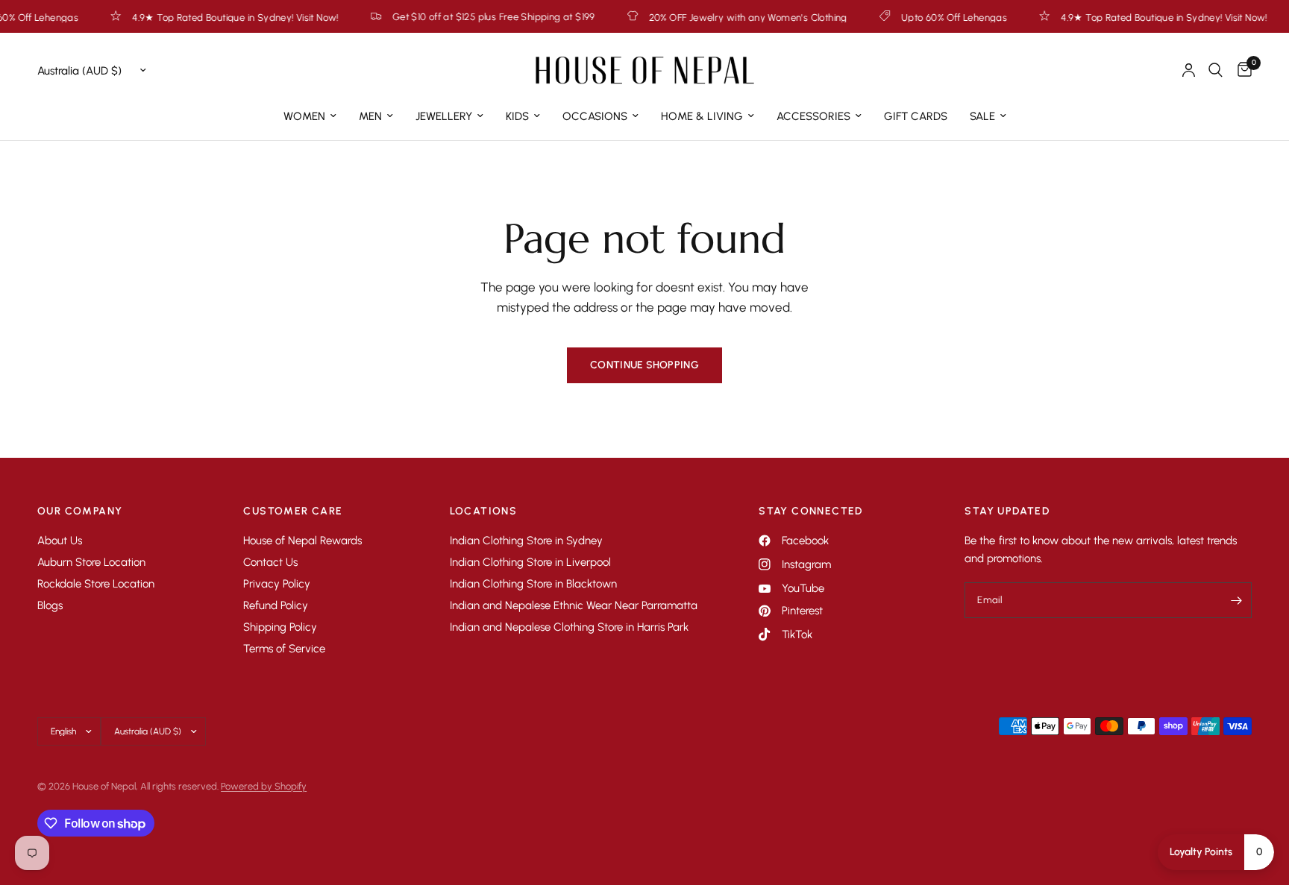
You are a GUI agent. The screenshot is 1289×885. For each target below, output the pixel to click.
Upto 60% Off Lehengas (929, 17)
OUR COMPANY (79, 511)
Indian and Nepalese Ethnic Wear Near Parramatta (573, 605)
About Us (59, 540)
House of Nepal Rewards (302, 540)
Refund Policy (275, 605)
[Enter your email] (1237, 600)
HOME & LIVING (702, 116)
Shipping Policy (280, 627)
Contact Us (270, 562)
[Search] (1215, 70)
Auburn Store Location (91, 562)
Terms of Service (284, 648)
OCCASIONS (594, 116)
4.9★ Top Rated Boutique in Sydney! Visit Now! (210, 17)
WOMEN (304, 116)
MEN (370, 116)
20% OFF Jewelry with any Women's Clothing (723, 17)
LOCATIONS (484, 511)
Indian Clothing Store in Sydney (526, 540)
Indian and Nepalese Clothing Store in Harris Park (569, 627)
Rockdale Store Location (95, 583)
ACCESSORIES (813, 116)
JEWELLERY (443, 116)
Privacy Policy (276, 583)
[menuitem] (310, 116)
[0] (1241, 70)
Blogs (50, 605)
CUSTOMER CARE (292, 511)
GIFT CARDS (915, 116)
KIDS (517, 116)
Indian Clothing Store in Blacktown (533, 583)
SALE (982, 116)
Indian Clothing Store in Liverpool (530, 562)
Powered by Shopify (264, 786)
